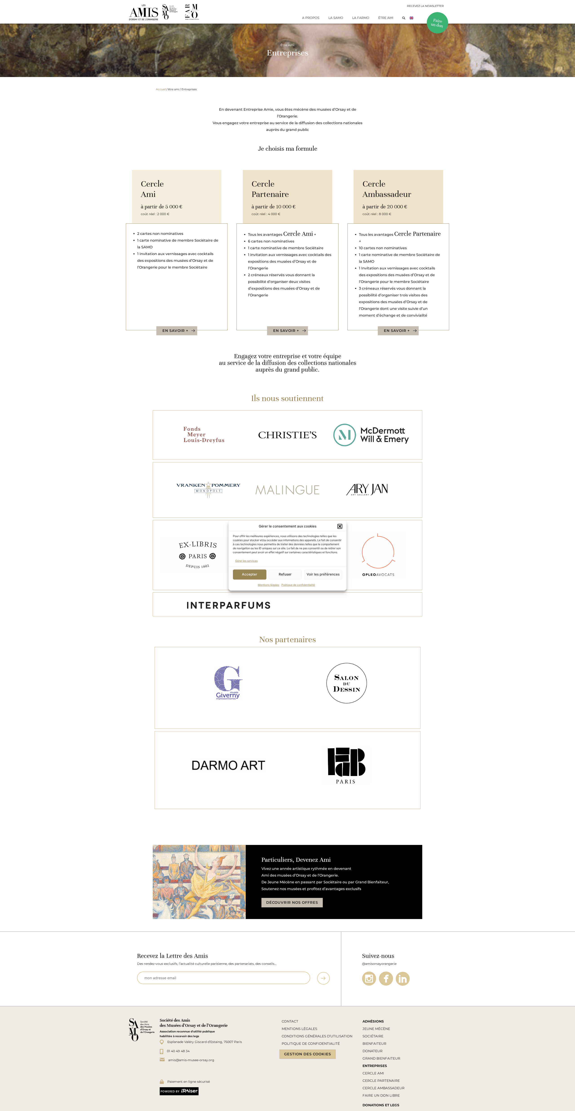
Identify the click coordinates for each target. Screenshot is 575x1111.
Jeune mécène (376, 1029)
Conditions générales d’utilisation (317, 1036)
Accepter (249, 574)
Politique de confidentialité (298, 584)
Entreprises (375, 1066)
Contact (290, 1021)
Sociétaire (373, 1036)
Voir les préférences (323, 574)
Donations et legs (381, 1105)
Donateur (373, 1051)
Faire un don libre (381, 1095)
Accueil (161, 89)
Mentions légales (268, 584)
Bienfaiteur (374, 1043)
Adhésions (373, 1021)
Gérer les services (246, 560)
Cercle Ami (373, 1073)
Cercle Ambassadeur (384, 1088)
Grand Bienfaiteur (381, 1058)
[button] (340, 526)
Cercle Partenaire (381, 1080)
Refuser (285, 574)
